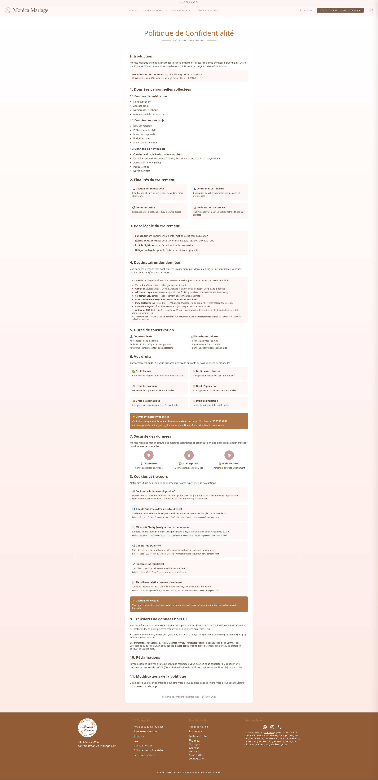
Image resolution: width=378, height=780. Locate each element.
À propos (138, 736)
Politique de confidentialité (148, 750)
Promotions (179, 10)
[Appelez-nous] (279, 727)
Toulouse (268, 732)
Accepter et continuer (205, 770)
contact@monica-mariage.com (97, 746)
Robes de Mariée (154, 10)
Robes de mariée (198, 726)
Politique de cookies (164, 775)
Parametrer (264, 770)
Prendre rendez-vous (145, 731)
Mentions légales (143, 745)
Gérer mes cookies (143, 755)
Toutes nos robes (206, 10)
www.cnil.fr (236, 667)
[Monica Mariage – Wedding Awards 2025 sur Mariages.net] (217, 749)
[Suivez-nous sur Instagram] (272, 727)
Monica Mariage (30, 10)
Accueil (134, 10)
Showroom (305, 10)
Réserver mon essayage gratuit (340, 10)
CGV (135, 740)
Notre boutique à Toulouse (148, 726)
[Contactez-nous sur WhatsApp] (265, 727)
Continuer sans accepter (239, 770)
